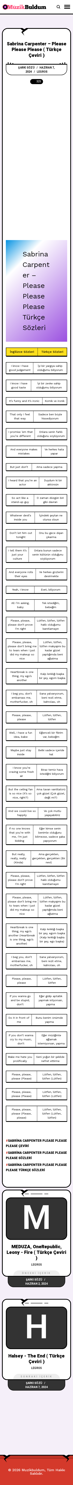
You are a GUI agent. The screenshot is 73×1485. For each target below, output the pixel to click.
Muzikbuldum (33, 1470)
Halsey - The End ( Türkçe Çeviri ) (36, 1359)
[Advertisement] (36, 127)
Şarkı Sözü (26, 68)
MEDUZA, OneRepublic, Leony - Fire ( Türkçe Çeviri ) (36, 1252)
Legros (42, 72)
